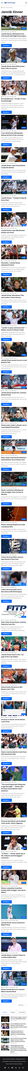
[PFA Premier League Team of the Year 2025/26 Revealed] (5, 1019)
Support (19, 1061)
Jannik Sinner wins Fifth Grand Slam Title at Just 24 (12, 67)
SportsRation (5, 1061)
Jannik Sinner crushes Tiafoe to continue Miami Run (13, 956)
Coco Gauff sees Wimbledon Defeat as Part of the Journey (12, 134)
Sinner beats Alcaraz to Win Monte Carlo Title (11, 688)
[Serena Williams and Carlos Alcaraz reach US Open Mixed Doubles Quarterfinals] (5, 1026)
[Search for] (26, 3)
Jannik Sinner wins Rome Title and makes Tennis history (12, 296)
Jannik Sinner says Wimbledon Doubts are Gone (13, 231)
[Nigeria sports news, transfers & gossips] (10, 3)
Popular (13, 1012)
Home (3, 7)
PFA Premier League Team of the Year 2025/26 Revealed (18, 1017)
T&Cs (10, 1064)
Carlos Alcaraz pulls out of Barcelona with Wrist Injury (11, 591)
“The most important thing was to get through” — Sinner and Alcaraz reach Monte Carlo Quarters (13, 787)
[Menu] (2, 3)
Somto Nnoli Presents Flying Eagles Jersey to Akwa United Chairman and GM (18, 1040)
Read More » (6, 45)
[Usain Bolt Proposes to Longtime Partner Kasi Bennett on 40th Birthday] (5, 1033)
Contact (15, 1061)
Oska (3, 31)
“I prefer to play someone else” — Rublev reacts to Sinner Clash (13, 329)
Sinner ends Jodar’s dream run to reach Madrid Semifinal (14, 426)
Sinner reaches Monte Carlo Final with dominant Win (13, 753)
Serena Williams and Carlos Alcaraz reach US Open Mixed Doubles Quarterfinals (18, 1025)
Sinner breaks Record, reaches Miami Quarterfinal (13, 990)
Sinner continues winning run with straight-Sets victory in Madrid (12, 492)
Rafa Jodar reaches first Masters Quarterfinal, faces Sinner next (13, 459)
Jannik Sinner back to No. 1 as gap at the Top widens (12, 656)
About (10, 1061)
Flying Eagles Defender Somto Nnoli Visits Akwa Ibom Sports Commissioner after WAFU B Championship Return (18, 1049)
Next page (20, 1005)
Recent (5, 1012)
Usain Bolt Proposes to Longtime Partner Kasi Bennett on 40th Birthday (17, 1032)
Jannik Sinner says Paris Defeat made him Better (13, 166)
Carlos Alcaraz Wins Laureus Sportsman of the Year (12, 558)
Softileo (20, 1064)
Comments (22, 1012)
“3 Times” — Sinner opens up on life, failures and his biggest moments (13, 856)
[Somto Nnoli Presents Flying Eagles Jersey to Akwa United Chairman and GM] (5, 1040)
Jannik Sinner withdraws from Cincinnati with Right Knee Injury (13, 35)
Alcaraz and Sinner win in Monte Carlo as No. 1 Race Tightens (13, 822)
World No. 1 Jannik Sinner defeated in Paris (10, 264)
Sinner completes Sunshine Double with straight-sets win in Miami (13, 890)
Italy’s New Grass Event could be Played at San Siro (13, 623)
